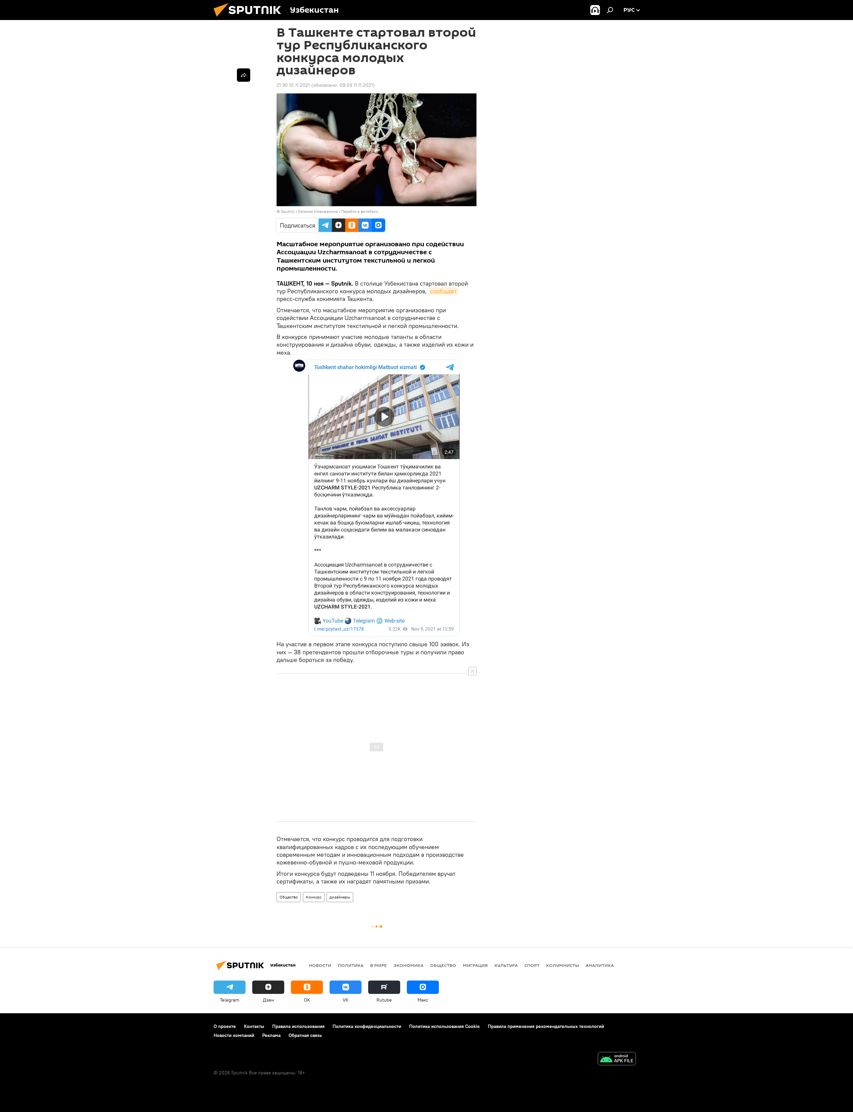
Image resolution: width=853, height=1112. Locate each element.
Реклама (271, 1035)
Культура (506, 965)
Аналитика (600, 965)
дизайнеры (340, 896)
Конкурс (314, 896)
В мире (378, 965)
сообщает (443, 291)
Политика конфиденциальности (367, 1026)
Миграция (475, 965)
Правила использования (298, 1026)
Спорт (531, 965)
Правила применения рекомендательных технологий (546, 1026)
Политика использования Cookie (444, 1026)
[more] (243, 75)
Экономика (409, 965)
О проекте (225, 1026)
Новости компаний (234, 1035)
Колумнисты (562, 965)
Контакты (254, 1026)
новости (320, 965)
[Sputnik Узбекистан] (250, 18)
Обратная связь (305, 1035)
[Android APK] (616, 1059)
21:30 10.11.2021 (293, 85)
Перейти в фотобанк (359, 211)
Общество (289, 896)
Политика (351, 965)
